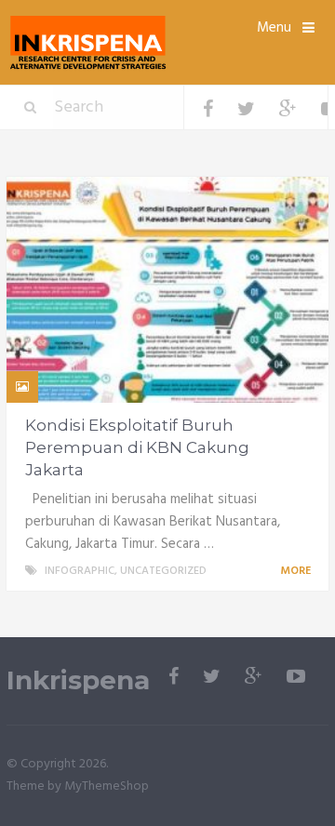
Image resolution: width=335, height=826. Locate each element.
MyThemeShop (106, 786)
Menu (274, 28)
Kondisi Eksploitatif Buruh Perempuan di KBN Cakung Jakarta (137, 447)
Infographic (79, 571)
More (297, 571)
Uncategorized (163, 571)
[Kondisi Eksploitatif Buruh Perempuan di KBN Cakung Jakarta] (167, 290)
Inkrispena (78, 680)
